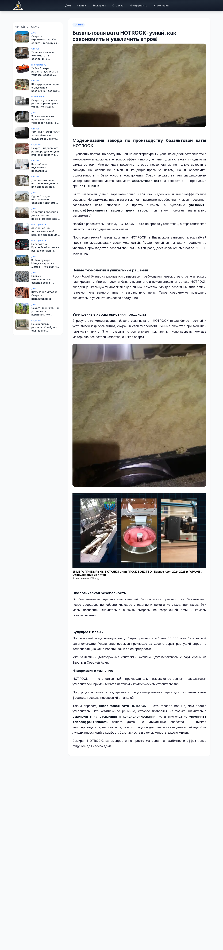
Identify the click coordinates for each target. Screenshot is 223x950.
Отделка (118, 5)
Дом (68, 5)
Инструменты (138, 5)
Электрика (99, 5)
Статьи (81, 5)
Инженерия (161, 5)
